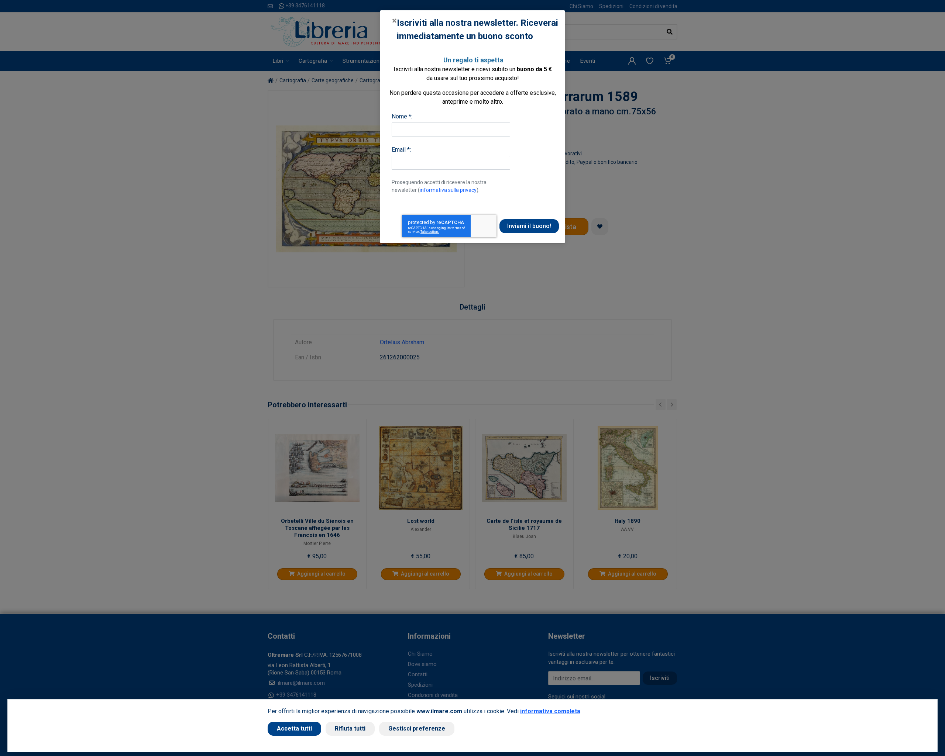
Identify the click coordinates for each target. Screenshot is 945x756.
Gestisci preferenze (416, 728)
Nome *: (402, 116)
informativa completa (550, 711)
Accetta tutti (294, 728)
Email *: (401, 149)
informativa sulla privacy (448, 190)
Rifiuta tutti (350, 728)
